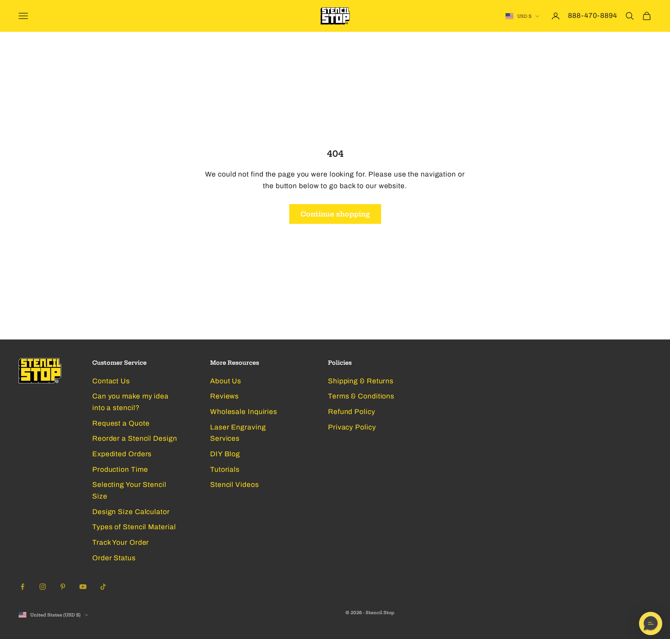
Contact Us (111, 381)
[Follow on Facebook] (22, 587)
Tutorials (225, 469)
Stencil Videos (234, 484)
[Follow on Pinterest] (63, 587)
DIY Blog (225, 454)
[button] (650, 623)
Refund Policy (351, 412)
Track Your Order (120, 542)
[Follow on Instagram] (43, 587)
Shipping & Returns (361, 381)
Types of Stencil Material (134, 527)
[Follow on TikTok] (103, 587)
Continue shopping (335, 214)
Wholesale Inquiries (243, 412)
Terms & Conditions (361, 396)
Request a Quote (121, 423)
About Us (225, 381)
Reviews (224, 396)
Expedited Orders (122, 454)
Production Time (120, 469)
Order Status (114, 558)
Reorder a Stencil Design (134, 438)
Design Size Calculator (131, 512)
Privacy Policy (352, 427)
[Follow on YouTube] (83, 587)
